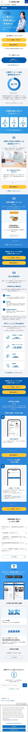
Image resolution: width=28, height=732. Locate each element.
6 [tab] (17, 241)
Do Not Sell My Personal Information (14, 723)
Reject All (14, 726)
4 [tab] (14, 241)
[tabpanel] (14, 166)
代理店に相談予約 (13, 44)
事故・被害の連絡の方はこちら (14, 65)
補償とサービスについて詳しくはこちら (14, 244)
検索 (25, 685)
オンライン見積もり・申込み (13, 39)
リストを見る (13, 657)
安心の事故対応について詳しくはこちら (14, 372)
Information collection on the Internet (10, 719)
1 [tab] (12, 182)
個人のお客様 (7, 4)
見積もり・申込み (13, 257)
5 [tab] (16, 241)
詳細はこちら (5, 29)
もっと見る (14, 556)
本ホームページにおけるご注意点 (7, 700)
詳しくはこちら (14, 93)
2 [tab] (14, 182)
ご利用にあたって (5, 698)
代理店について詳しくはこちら (14, 191)
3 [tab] (15, 182)
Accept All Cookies (14, 729)
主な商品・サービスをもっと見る (14, 652)
